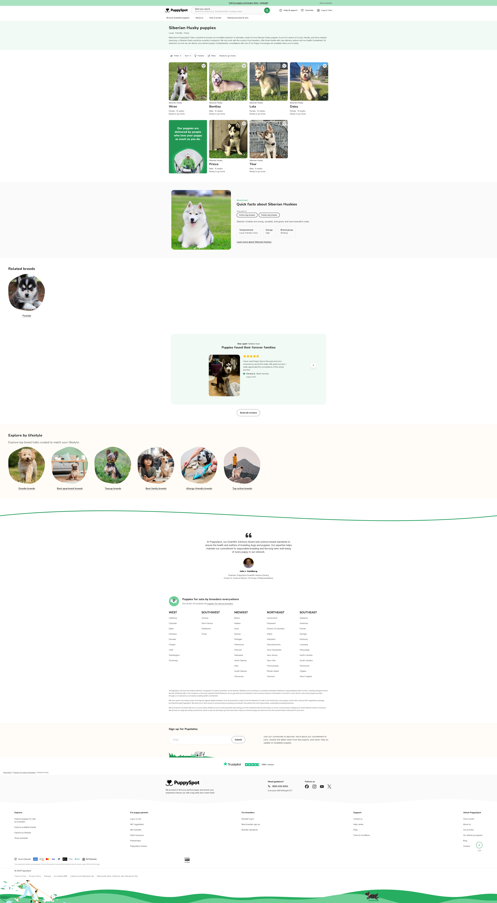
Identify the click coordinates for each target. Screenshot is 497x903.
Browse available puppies (178, 18)
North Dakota (240, 660)
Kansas (237, 634)
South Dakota (240, 671)
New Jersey (272, 655)
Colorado (173, 623)
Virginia (303, 671)
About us (199, 18)
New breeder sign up (251, 824)
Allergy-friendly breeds (199, 488)
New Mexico (207, 623)
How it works (215, 18)
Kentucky (304, 639)
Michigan (238, 639)
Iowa (236, 628)
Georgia (303, 634)
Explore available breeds (25, 827)
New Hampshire (274, 649)
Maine (269, 634)
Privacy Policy (35, 876)
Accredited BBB (60, 876)
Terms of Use (20, 876)
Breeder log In (248, 819)
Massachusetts (274, 644)
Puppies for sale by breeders (24, 772)
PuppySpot (7, 772)
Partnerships (135, 841)
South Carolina (306, 660)
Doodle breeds (27, 488)
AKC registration (137, 824)
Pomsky (27, 315)
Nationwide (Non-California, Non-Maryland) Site (117, 876)
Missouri (238, 649)
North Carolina (306, 655)
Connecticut (272, 618)
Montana (173, 634)
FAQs (355, 830)
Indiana (237, 623)
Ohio (236, 665)
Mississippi (304, 649)
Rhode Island (273, 671)
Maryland (271, 639)
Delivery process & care (237, 18)
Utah (171, 649)
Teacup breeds (113, 488)
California (173, 618)
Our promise (468, 830)
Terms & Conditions (361, 835)
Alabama (304, 618)
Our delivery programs (473, 835)
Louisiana (304, 644)
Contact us (357, 819)
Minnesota (239, 644)
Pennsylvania (273, 665)
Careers (466, 846)
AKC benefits (135, 830)
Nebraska (238, 655)
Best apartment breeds (70, 488)
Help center (358, 824)
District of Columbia (275, 628)
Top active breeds (242, 488)
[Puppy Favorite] (204, 66)
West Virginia (306, 676)
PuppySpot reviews (138, 846)
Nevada (172, 639)
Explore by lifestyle (22, 832)
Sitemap (47, 876)
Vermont (271, 676)
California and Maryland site (82, 876)
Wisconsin (239, 676)
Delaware (271, 623)
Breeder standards (250, 830)
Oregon (172, 644)
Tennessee (304, 665)
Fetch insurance (137, 835)
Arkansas (304, 623)
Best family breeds (156, 488)
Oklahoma (206, 628)
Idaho (171, 628)
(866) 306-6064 (280, 786)
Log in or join (135, 819)
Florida (303, 628)
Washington (174, 655)
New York (271, 660)
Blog (465, 841)
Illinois (237, 618)
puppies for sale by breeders (220, 603)
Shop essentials (21, 838)
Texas (204, 634)
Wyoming (173, 660)
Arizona (205, 618)
